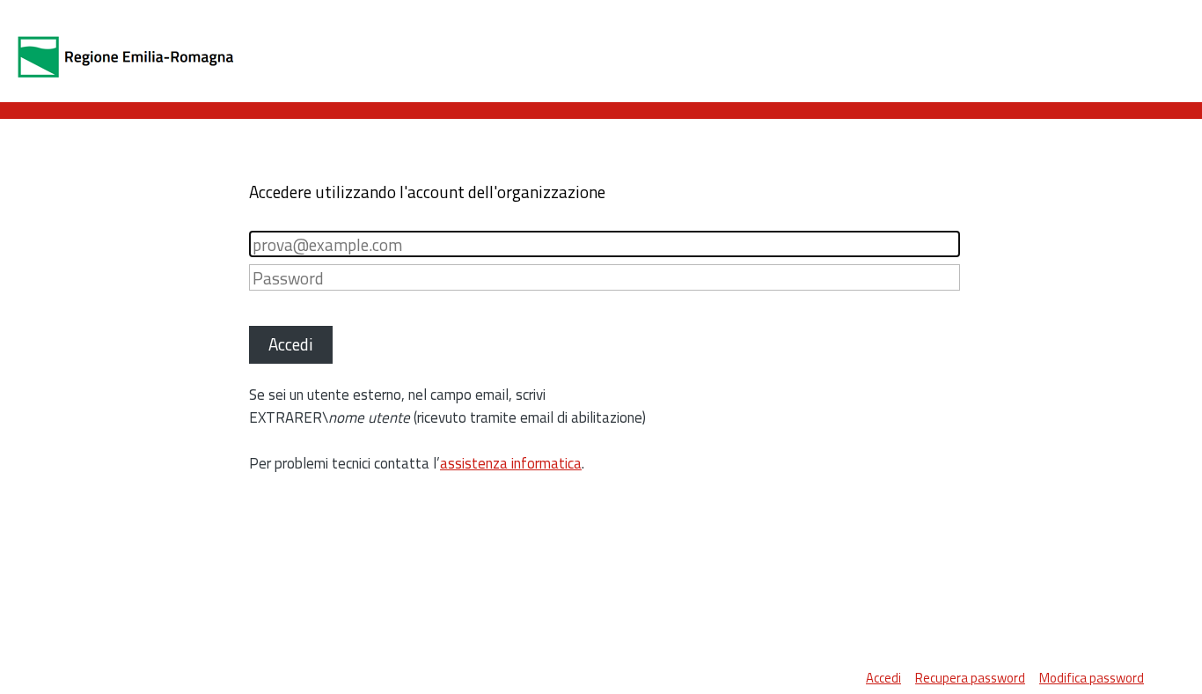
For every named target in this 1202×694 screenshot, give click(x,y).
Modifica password (1091, 678)
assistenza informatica (511, 463)
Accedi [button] (290, 344)
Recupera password (970, 678)
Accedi (883, 678)
